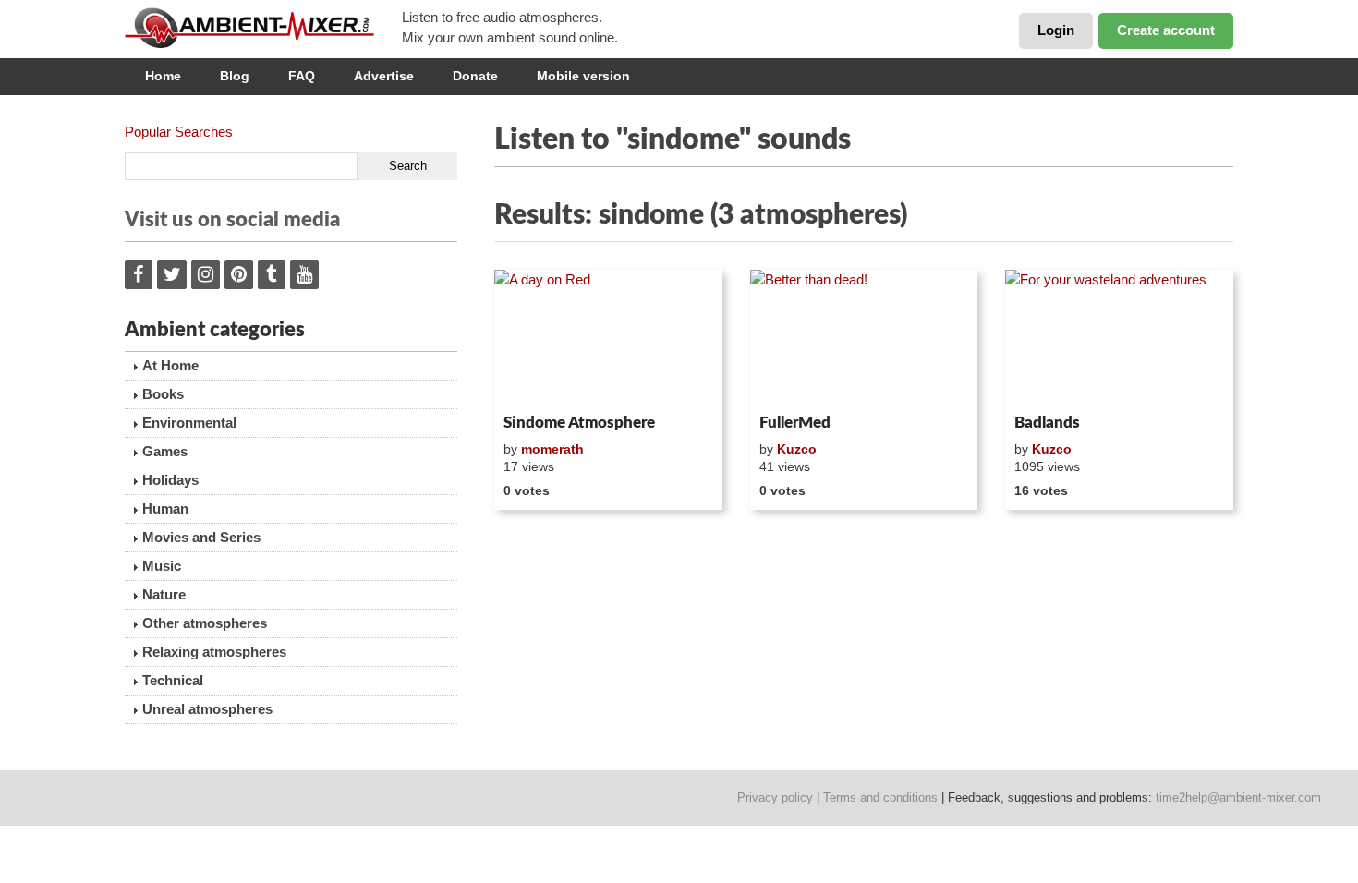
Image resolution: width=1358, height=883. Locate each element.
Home (163, 75)
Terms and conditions (880, 797)
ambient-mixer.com (263, 27)
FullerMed (795, 422)
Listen (539, 382)
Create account (1166, 30)
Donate (475, 75)
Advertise (384, 75)
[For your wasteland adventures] (1119, 338)
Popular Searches (179, 131)
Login (1055, 30)
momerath (552, 449)
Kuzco (797, 449)
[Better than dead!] (864, 338)
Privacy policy (775, 797)
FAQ (301, 75)
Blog (234, 75)
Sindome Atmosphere (579, 422)
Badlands (1047, 422)
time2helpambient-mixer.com (1238, 797)
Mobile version (583, 75)
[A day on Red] (608, 338)
